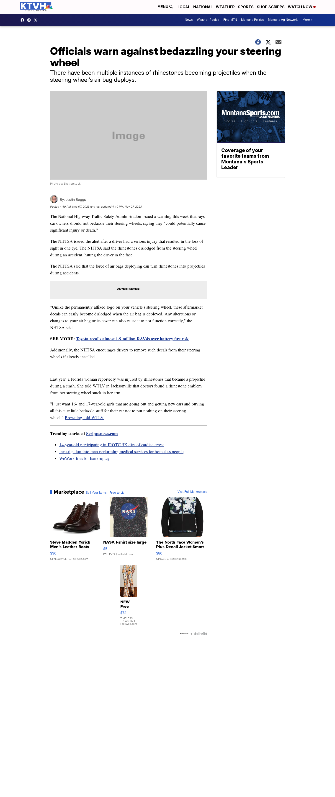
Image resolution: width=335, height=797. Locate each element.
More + (307, 19)
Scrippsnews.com (102, 433)
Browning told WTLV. (84, 417)
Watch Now (300, 7)
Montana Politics (252, 19)
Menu (163, 7)
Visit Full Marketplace (192, 491)
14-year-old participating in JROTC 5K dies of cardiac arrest (111, 444)
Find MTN (230, 19)
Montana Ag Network (283, 19)
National (203, 7)
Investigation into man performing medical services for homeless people (121, 451)
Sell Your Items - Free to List (105, 492)
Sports (246, 7)
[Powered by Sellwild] (200, 633)
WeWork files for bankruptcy (84, 458)
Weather (225, 7)
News (189, 19)
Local (184, 7)
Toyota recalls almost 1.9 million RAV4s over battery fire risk (132, 338)
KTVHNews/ (23, 20)
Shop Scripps (271, 7)
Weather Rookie (208, 19)
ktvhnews (30, 20)
